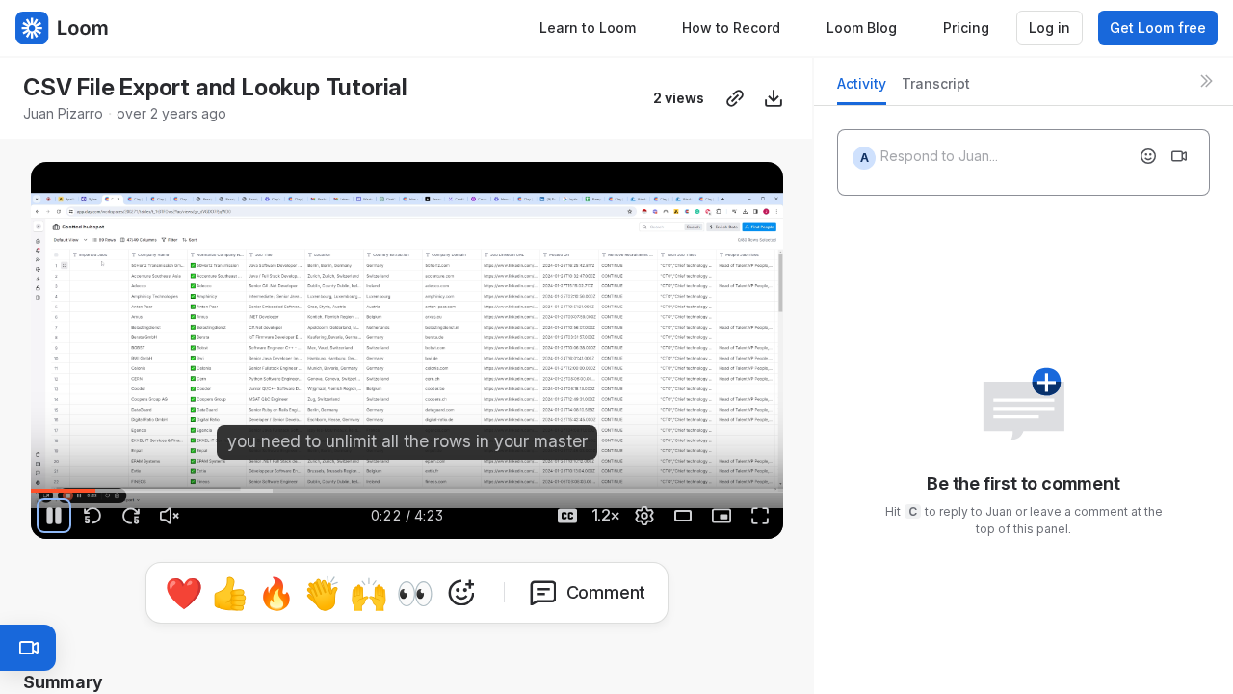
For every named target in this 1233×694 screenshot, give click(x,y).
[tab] (861, 89)
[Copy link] (735, 98)
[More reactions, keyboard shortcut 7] (461, 593)
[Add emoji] (1148, 156)
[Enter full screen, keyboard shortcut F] (760, 515)
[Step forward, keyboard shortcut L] (131, 515)
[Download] (773, 98)
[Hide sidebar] (1206, 81)
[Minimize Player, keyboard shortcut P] (721, 515)
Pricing (966, 27)
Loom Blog (861, 27)
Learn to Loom (587, 27)
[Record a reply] (1179, 156)
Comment (606, 592)
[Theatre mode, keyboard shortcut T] (683, 515)
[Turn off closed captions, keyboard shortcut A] (567, 515)
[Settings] (644, 515)
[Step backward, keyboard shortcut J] (92, 515)
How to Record (731, 27)
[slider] (407, 490)
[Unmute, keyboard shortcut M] (169, 515)
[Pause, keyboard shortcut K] (54, 515)
